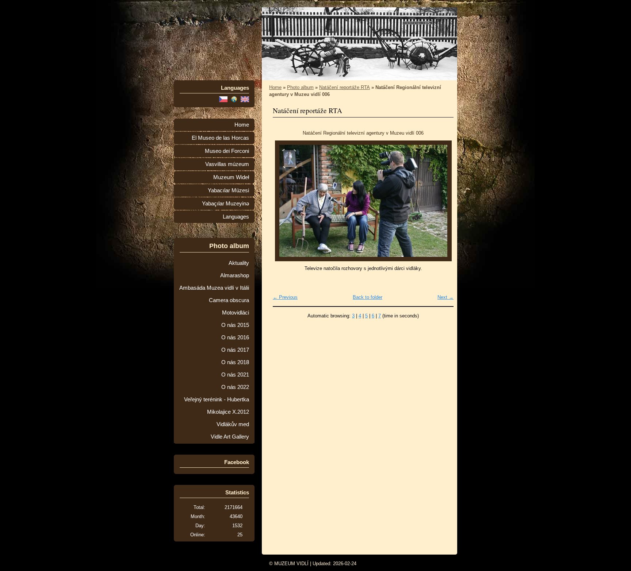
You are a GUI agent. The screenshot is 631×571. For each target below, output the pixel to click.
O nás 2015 (235, 325)
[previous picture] (284, 200)
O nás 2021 (235, 375)
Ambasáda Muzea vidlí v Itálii (214, 288)
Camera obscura (229, 300)
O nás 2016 (235, 337)
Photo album (300, 87)
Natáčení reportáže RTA (344, 87)
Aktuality (239, 263)
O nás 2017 (235, 350)
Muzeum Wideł (231, 177)
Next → (445, 297)
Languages (236, 217)
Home (241, 125)
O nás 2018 (235, 362)
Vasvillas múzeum (227, 164)
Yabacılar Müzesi (228, 190)
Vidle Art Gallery (230, 437)
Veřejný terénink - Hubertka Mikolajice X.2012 (216, 406)
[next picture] (441, 200)
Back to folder (367, 297)
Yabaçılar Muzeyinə (225, 204)
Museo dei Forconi (227, 151)
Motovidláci (235, 313)
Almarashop (234, 275)
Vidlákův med (233, 424)
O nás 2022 (235, 387)
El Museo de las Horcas (220, 138)
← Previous (285, 297)
